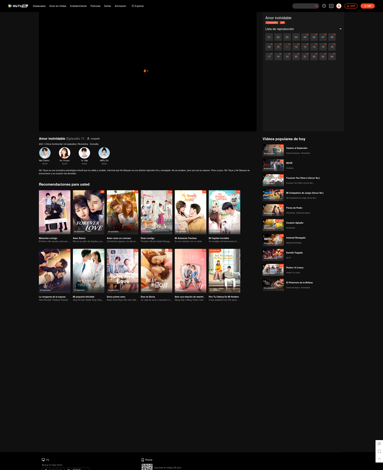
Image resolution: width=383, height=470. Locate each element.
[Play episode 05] (305, 37)
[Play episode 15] (323, 47)
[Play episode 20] (296, 56)
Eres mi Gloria (148, 296)
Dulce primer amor (116, 296)
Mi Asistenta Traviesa (186, 238)
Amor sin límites (57, 6)
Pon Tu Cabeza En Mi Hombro (224, 296)
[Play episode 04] (296, 37)
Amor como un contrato (119, 238)
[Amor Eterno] (88, 212)
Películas (95, 6)
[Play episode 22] (314, 56)
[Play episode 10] (278, 47)
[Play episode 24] (332, 56)
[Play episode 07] (323, 37)
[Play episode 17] (269, 56)
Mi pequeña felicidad (83, 296)
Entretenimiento (78, 6)
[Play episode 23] (323, 56)
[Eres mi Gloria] (156, 271)
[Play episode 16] (332, 47)
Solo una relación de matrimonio (191, 296)
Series (107, 6)
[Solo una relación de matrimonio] (190, 271)
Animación (120, 6)
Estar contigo (148, 238)
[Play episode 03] (287, 37)
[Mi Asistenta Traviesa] (190, 212)
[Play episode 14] (314, 47)
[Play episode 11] (287, 47)
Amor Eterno (79, 238)
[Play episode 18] (278, 56)
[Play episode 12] (296, 47)
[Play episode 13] (305, 47)
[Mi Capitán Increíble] (224, 212)
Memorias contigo (48, 238)
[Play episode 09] (269, 47)
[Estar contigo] (156, 212)
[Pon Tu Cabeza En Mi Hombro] (224, 271)
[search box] (316, 6)
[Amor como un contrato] (122, 212)
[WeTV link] (18, 6)
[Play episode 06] (314, 37)
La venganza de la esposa (52, 296)
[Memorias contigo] (54, 212)
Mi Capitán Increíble (219, 238)
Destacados (39, 6)
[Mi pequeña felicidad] (88, 271)
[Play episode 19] (287, 56)
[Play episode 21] (305, 56)
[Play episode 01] (269, 37)
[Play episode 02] (278, 37)
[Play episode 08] (332, 37)
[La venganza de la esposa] (54, 271)
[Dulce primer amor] (122, 271)
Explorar (139, 6)
